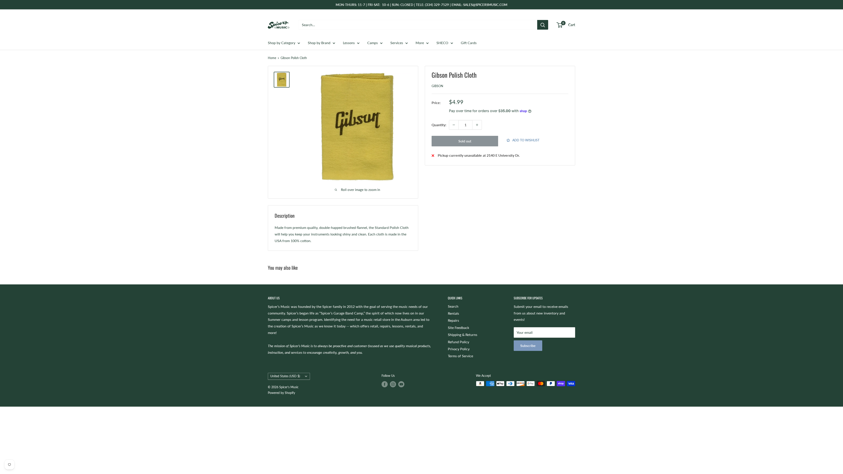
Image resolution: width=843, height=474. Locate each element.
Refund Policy (458, 342)
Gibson (437, 86)
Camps (372, 43)
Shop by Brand (319, 43)
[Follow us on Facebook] (385, 384)
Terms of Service (460, 356)
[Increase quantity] (477, 124)
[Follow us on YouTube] (401, 384)
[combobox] (418, 25)
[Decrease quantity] (453, 124)
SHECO (442, 43)
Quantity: (439, 125)
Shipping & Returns (462, 334)
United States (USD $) (285, 376)
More (420, 43)
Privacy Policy (459, 349)
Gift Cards (469, 43)
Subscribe (528, 345)
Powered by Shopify (281, 393)
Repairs (453, 320)
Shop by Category (281, 43)
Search (453, 306)
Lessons (349, 43)
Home (272, 58)
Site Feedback (458, 327)
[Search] (542, 25)
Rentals (453, 313)
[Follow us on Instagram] (393, 384)
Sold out (464, 141)
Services (396, 43)
